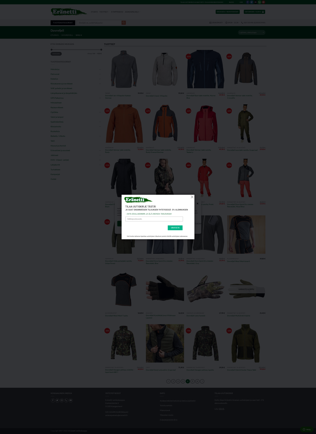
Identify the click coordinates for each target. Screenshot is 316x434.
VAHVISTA (175, 228)
